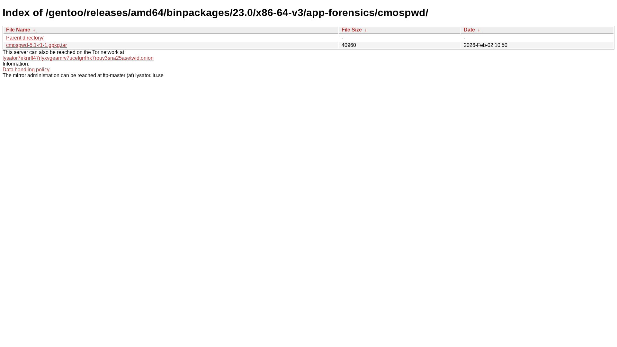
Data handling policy (26, 69)
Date (469, 29)
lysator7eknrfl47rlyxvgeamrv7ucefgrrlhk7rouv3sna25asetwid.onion (78, 58)
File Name (18, 29)
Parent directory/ (24, 37)
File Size (352, 29)
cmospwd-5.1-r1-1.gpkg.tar (36, 45)
